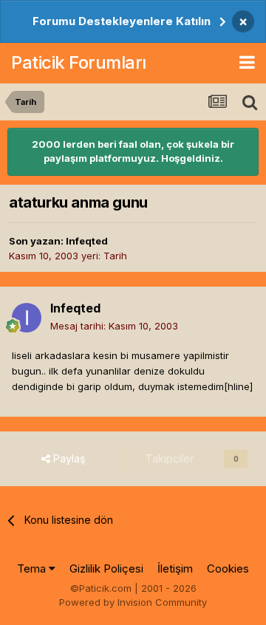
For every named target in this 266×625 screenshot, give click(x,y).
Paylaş (67, 458)
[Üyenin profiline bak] (26, 317)
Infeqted (87, 241)
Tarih (115, 256)
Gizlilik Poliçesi (106, 568)
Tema (33, 568)
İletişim (175, 568)
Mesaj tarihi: (114, 326)
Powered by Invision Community (133, 602)
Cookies (228, 568)
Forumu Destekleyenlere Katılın (122, 21)
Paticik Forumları (78, 62)
